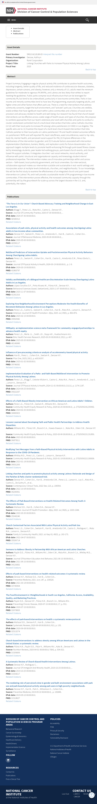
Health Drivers (11, 743)
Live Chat (65, 794)
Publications (18, 33)
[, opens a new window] (8, 760)
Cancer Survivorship (13, 732)
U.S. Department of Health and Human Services (68, 746)
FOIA (52, 727)
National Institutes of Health (60, 749)
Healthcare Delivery (13, 740)
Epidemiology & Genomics (16, 736)
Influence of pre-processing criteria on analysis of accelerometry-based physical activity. (47, 352)
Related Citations (13, 222)
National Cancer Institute (59, 753)
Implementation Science (15, 747)
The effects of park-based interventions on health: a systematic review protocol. (43, 619)
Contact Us (10, 772)
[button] (87, 19)
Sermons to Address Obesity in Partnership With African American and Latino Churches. (46, 549)
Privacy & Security (57, 730)
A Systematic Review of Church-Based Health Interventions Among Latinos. (41, 661)
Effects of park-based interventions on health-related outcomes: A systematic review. (45, 573)
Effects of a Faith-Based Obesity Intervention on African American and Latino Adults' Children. (49, 400)
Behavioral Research (14, 729)
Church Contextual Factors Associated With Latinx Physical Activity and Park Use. (43, 525)
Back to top (91, 69)
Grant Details (18, 28)
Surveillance (11, 751)
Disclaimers (54, 734)
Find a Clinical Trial (13, 779)
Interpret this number (52, 54)
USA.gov (53, 756)
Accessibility (55, 723)
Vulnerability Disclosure (59, 738)
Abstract (16, 31)
